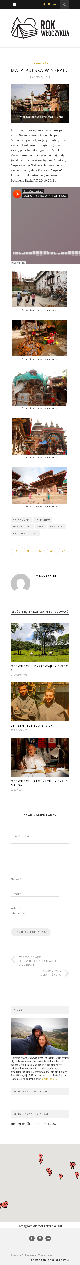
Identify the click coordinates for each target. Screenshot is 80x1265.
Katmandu (42, 519)
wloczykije (46, 575)
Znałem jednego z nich (32, 725)
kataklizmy (21, 519)
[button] (50, 1173)
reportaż (57, 526)
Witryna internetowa (18, 910)
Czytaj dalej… (49, 1079)
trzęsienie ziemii (25, 533)
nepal (41, 526)
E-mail (16, 894)
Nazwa (16, 879)
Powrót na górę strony (49, 1260)
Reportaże (40, 63)
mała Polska (22, 526)
